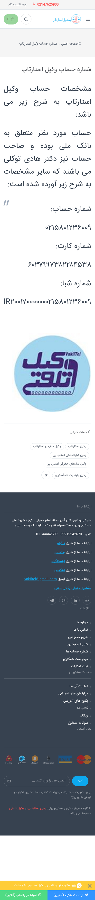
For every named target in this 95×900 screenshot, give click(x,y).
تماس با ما (81, 630)
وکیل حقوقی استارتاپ (47, 446)
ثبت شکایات (79, 666)
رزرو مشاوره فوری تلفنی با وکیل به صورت (45, 885)
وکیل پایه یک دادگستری (70, 475)
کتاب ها (82, 708)
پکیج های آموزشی (75, 701)
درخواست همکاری (75, 659)
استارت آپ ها (78, 686)
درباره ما (82, 622)
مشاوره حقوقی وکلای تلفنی (72, 588)
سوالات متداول (78, 723)
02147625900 (48, 4)
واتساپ (60, 552)
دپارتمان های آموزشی (73, 693)
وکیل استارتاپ (77, 446)
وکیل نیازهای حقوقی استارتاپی (66, 463)
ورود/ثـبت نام (18, 4)
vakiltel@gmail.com (40, 579)
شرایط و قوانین (77, 644)
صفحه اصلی (69, 44)
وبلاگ (84, 715)
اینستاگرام (58, 561)
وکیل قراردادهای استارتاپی (69, 455)
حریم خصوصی (78, 637)
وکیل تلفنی (16, 808)
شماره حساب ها (77, 651)
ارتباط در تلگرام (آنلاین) (68, 895)
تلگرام (61, 543)
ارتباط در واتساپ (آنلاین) (21, 895)
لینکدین (59, 570)
